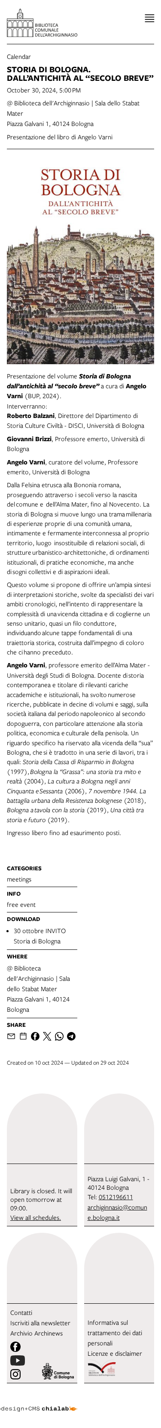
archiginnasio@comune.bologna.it (117, 1212)
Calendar (19, 56)
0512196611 (116, 1196)
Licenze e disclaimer (115, 1353)
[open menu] (149, 18)
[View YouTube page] (17, 1360)
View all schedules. (35, 1217)
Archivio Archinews (36, 1333)
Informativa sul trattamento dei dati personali (115, 1332)
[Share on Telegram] (71, 1036)
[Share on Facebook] (35, 1036)
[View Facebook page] (15, 1347)
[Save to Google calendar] (23, 1036)
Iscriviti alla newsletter (40, 1322)
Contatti (21, 1312)
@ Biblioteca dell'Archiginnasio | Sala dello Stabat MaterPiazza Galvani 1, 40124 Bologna (38, 988)
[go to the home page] (42, 23)
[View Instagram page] (15, 1374)
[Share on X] (47, 1036)
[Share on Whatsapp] (59, 1036)
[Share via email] (11, 1036)
